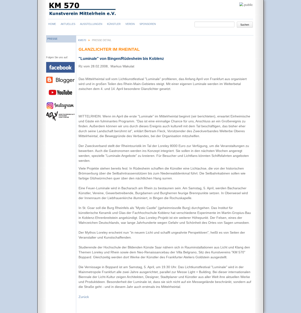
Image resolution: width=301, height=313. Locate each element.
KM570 (82, 40)
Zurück (84, 297)
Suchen (244, 24)
